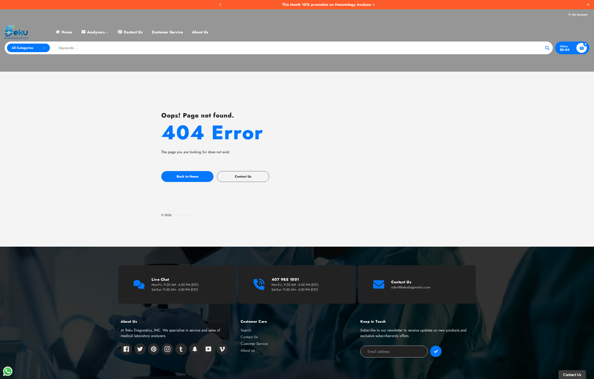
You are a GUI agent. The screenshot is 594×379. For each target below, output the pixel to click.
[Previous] (220, 4)
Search (246, 330)
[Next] (373, 4)
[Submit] (436, 351)
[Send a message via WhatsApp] (7, 371)
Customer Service (254, 343)
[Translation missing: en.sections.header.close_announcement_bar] (588, 4)
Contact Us (249, 337)
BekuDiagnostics (183, 215)
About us (248, 350)
